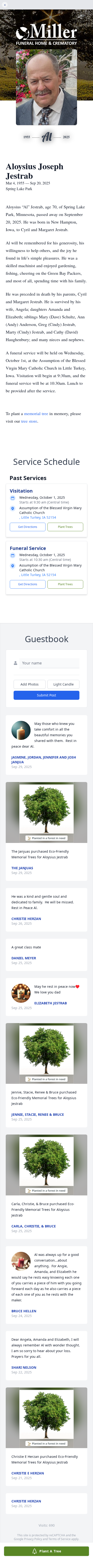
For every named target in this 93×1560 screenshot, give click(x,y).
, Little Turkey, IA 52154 (37, 517)
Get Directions (27, 527)
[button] (46, 812)
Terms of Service (59, 1539)
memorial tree (36, 413)
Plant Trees (65, 527)
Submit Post (46, 695)
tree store (29, 421)
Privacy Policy (33, 1539)
